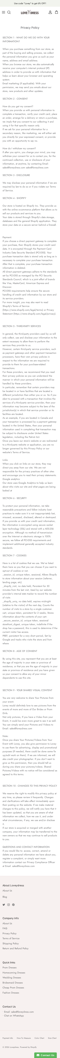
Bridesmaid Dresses (13, 982)
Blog (5, 897)
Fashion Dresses (11, 992)
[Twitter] (4, 905)
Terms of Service (11, 938)
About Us (7, 890)
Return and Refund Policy (15, 948)
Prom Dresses (9, 967)
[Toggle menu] (3, 12)
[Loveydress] (30, 12)
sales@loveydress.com (22, 1012)
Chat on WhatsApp (14, 1015)
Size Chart (52, 1038)
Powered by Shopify (28, 1047)
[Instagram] (8, 905)
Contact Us (46, 1055)
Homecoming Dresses (14, 972)
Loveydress (14, 1047)
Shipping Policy (11, 943)
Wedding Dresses (12, 977)
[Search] (10, 12)
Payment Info (8, 1038)
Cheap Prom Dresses (13, 987)
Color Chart (39, 1038)
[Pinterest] (13, 905)
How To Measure (24, 1038)
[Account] (49, 12)
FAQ (5, 928)
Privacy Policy (9, 933)
